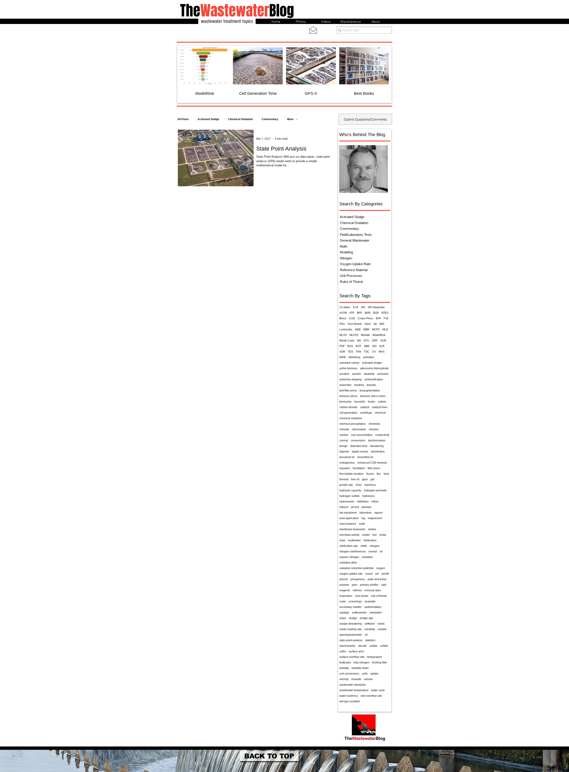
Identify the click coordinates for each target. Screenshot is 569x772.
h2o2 (359, 484)
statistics (370, 640)
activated (368, 357)
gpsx (365, 479)
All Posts (183, 119)
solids (381, 623)
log (363, 518)
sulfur (342, 651)
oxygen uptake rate (351, 573)
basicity (371, 385)
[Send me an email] (313, 30)
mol (374, 534)
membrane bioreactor (352, 529)
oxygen (380, 568)
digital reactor (360, 451)
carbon (382, 401)
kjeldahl (366, 507)
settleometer (359, 612)
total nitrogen (361, 662)
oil (381, 551)
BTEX (385, 312)
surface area (356, 651)
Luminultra (345, 329)
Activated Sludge (208, 119)
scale (342, 601)
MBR (366, 329)
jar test (355, 507)
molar (382, 534)
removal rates (373, 590)
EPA (378, 318)
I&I (375, 323)
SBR (366, 346)
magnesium (375, 518)
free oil (355, 479)
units (365, 673)
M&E (358, 329)
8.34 (355, 307)
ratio (384, 584)
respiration (345, 595)
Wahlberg (354, 357)
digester (344, 451)
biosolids (359, 401)
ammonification (374, 379)
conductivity (382, 435)
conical (343, 440)
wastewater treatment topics (227, 21)
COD (352, 318)
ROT (358, 346)
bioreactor (345, 401)
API (363, 307)
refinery (357, 590)
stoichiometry (347, 645)
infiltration (363, 501)
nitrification (370, 540)
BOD (376, 312)
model (366, 534)
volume (368, 679)
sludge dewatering (350, 623)
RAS (350, 346)
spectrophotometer (350, 634)
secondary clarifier (350, 607)
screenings (355, 601)
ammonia (383, 373)
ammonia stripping (350, 379)
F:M (386, 318)
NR (359, 340)
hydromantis (346, 501)
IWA (381, 323)
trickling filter (379, 662)
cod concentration (362, 435)
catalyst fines (379, 407)
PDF (342, 346)
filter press (374, 468)
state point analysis (351, 640)
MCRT (376, 329)
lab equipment (348, 512)
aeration (344, 373)
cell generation (348, 412)
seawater (370, 601)
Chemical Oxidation (240, 119)
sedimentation (372, 607)
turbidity (344, 668)
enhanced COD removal (372, 462)
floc (379, 473)
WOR (342, 357)
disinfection (378, 451)
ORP (375, 340)
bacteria (359, 385)
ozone (369, 573)
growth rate (346, 484)
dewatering (377, 446)
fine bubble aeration (351, 473)
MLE (385, 329)
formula (344, 479)
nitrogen (375, 546)
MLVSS (353, 335)
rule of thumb (379, 595)
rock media (361, 595)
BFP (359, 312)
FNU (342, 323)
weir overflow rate (371, 695)
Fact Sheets (355, 323)
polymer (344, 584)
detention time (358, 446)
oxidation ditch (348, 562)
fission (370, 473)
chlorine (374, 429)
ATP (351, 312)
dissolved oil (347, 457)
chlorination (359, 429)
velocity (344, 679)
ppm (354, 584)
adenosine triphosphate (374, 368)
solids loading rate (350, 629)
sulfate (373, 645)
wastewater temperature (354, 690)
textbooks (345, 662)
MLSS (343, 335)
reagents (344, 590)
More (290, 119)
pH (377, 573)
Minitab (365, 335)
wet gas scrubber (349, 701)
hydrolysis (368, 496)
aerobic (356, 373)
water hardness (348, 695)
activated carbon (349, 362)
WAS (382, 351)
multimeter (354, 540)
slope (342, 618)
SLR (382, 346)
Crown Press (365, 318)
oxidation (367, 557)
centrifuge (366, 412)
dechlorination (376, 440)
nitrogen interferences (352, 551)
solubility (369, 629)
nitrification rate (348, 546)
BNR (368, 312)
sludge (353, 618)
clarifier (343, 435)
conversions (358, 440)
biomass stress (348, 396)
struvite (362, 645)
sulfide (384, 645)
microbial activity (349, 534)
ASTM (343, 312)
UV (374, 351)
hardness (370, 484)
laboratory (365, 512)
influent (343, 507)
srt (366, 634)
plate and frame (377, 579)
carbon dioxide (348, 407)
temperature (374, 657)
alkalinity (369, 373)
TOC (366, 351)
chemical (380, 412)
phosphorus (358, 579)
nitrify (364, 546)
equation (344, 468)
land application (349, 518)
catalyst (364, 407)
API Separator (376, 307)
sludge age (366, 618)
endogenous (347, 462)
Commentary (270, 119)
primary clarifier (369, 584)
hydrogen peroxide (375, 490)
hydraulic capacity (350, 490)
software (370, 623)
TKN (358, 351)
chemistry (374, 423)
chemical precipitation (352, 423)
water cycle (378, 690)
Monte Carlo (346, 340)
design (343, 446)
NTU (366, 340)
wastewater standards (352, 684)
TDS (350, 351)
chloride (344, 429)
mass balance (347, 523)
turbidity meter (360, 668)
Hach (368, 323)
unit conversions (349, 673)
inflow (375, 501)
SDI (374, 346)
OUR (383, 340)
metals (372, 529)
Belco (342, 318)
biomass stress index (372, 396)
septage (344, 612)
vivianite (356, 679)
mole (342, 540)
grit (372, 479)
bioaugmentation (370, 390)
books (371, 401)
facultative (359, 468)
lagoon (378, 512)
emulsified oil (365, 457)
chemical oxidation (350, 418)
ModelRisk (379, 335)
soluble (382, 629)
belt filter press (348, 390)
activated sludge (372, 362)
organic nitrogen (349, 557)
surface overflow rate (352, 657)
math (362, 523)
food (386, 473)
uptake (374, 673)
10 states (344, 307)
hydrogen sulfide (349, 496)
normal (373, 551)
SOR (342, 351)
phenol (343, 579)
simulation (375, 612)
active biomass (348, 368)
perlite (385, 573)
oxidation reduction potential (356, 568)
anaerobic (345, 385)
